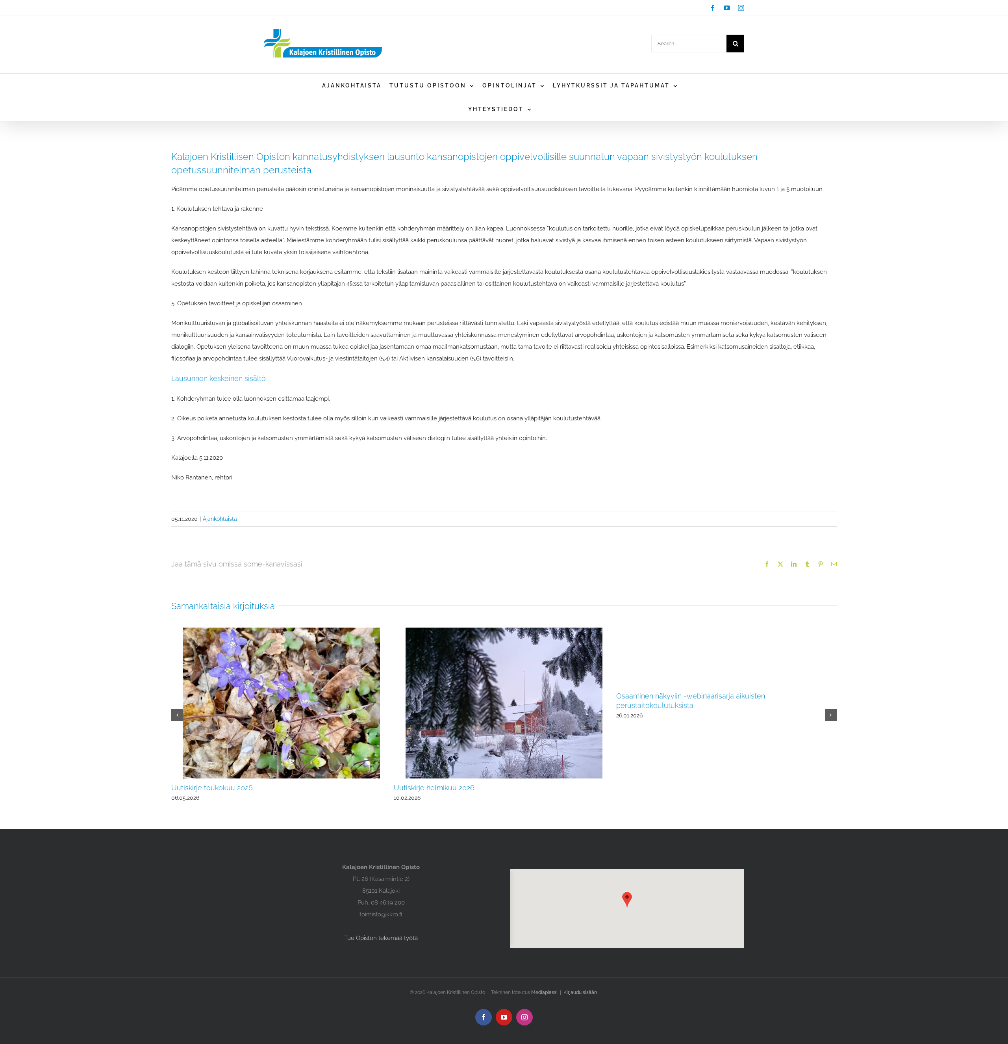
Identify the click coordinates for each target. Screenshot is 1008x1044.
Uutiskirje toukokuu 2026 (212, 788)
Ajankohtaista (220, 519)
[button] (177, 715)
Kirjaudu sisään (580, 992)
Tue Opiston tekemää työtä (381, 938)
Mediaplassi (544, 992)
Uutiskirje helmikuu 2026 (434, 788)
